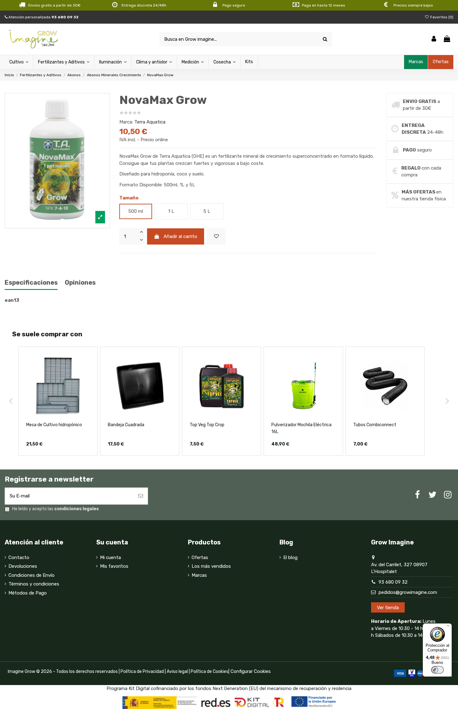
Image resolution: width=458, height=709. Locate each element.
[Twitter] (432, 495)
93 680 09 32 (393, 582)
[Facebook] (417, 495)
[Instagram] (447, 495)
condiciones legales (76, 508)
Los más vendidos (211, 566)
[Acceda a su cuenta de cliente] (434, 39)
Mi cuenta (110, 557)
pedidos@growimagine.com (408, 592)
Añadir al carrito (180, 236)
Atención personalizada (43, 17)
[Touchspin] (141, 232)
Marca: (126, 122)
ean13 (12, 300)
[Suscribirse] (141, 496)
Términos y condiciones (33, 584)
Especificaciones (31, 282)
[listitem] (58, 401)
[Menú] (448, 627)
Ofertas (200, 557)
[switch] (437, 670)
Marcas (199, 575)
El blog (290, 557)
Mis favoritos (114, 566)
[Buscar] (325, 39)
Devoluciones (22, 566)
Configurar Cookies (251, 671)
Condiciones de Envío (31, 575)
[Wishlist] (216, 236)
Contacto (18, 557)
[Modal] (57, 160)
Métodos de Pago (27, 593)
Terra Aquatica (149, 122)
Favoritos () (441, 17)
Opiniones (80, 282)
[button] (11, 401)
